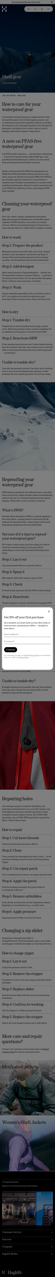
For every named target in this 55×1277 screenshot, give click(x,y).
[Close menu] (49, 611)
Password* (9, 641)
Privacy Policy (24, 657)
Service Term (33, 655)
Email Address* (11, 634)
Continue (10, 649)
